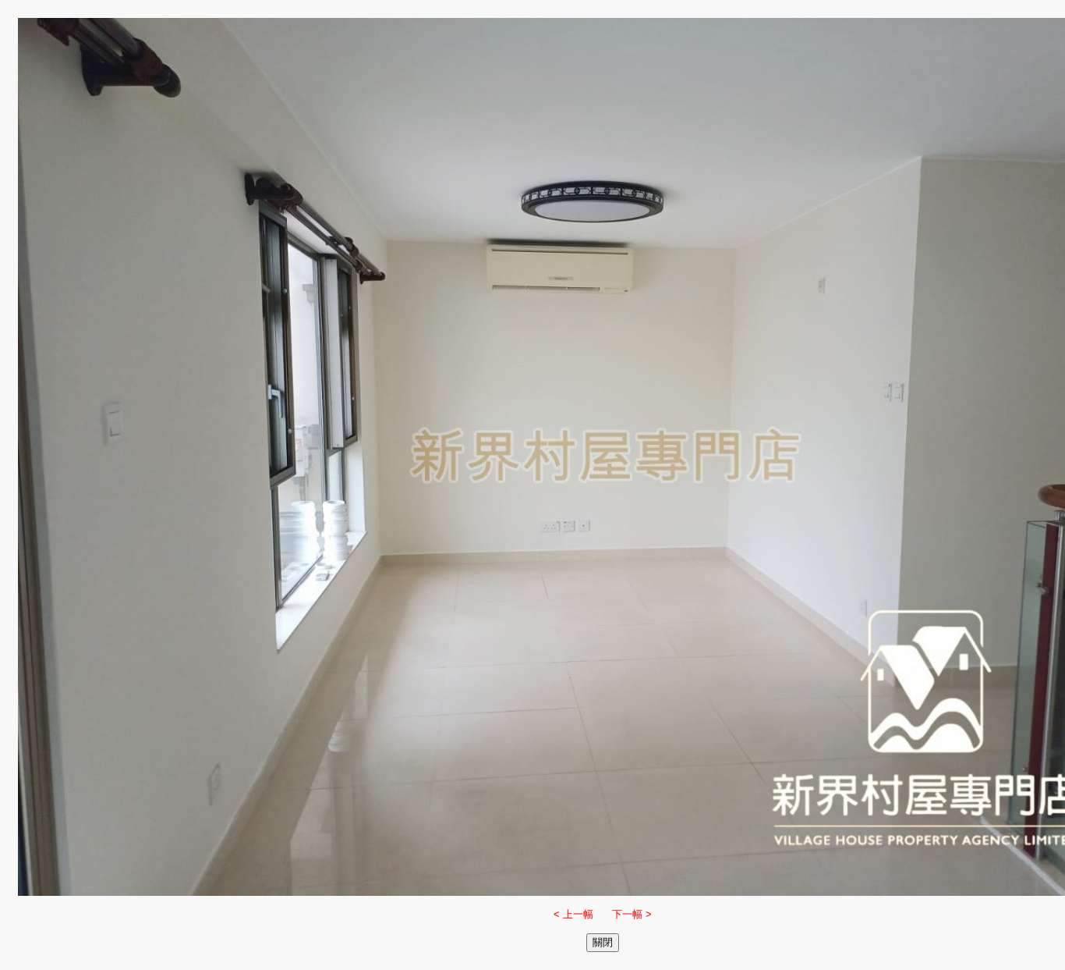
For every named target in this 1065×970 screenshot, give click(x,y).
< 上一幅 (573, 914)
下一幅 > (632, 914)
